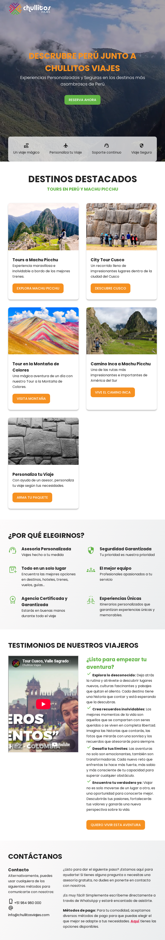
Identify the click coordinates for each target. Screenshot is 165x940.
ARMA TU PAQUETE (32, 497)
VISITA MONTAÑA (31, 398)
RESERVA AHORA (82, 99)
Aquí (135, 921)
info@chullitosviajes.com (28, 914)
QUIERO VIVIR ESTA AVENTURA (116, 824)
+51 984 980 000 (27, 902)
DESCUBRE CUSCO (110, 288)
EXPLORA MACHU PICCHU (38, 288)
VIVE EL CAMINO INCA (113, 392)
